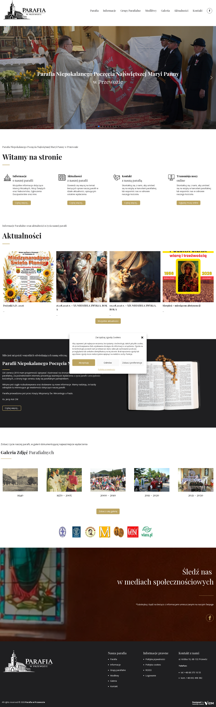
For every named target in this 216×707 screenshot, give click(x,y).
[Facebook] (209, 10)
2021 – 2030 (195, 495)
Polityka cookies (153, 664)
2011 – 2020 (152, 495)
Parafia (113, 659)
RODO (148, 670)
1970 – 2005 (64, 495)
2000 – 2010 (108, 495)
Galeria (113, 680)
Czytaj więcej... (22, 202)
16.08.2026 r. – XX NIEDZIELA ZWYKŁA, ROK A (81, 307)
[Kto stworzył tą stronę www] (203, 703)
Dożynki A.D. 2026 (13, 305)
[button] (142, 337)
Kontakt (114, 686)
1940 (20, 495)
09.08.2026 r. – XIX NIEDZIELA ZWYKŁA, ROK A (132, 307)
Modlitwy (114, 675)
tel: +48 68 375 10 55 (191, 672)
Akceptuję (84, 362)
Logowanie (150, 675)
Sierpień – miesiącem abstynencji (181, 305)
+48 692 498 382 (194, 678)
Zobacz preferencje (132, 362)
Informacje (115, 664)
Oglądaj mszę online (188, 202)
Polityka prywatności (106, 369)
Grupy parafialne (118, 670)
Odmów (108, 362)
